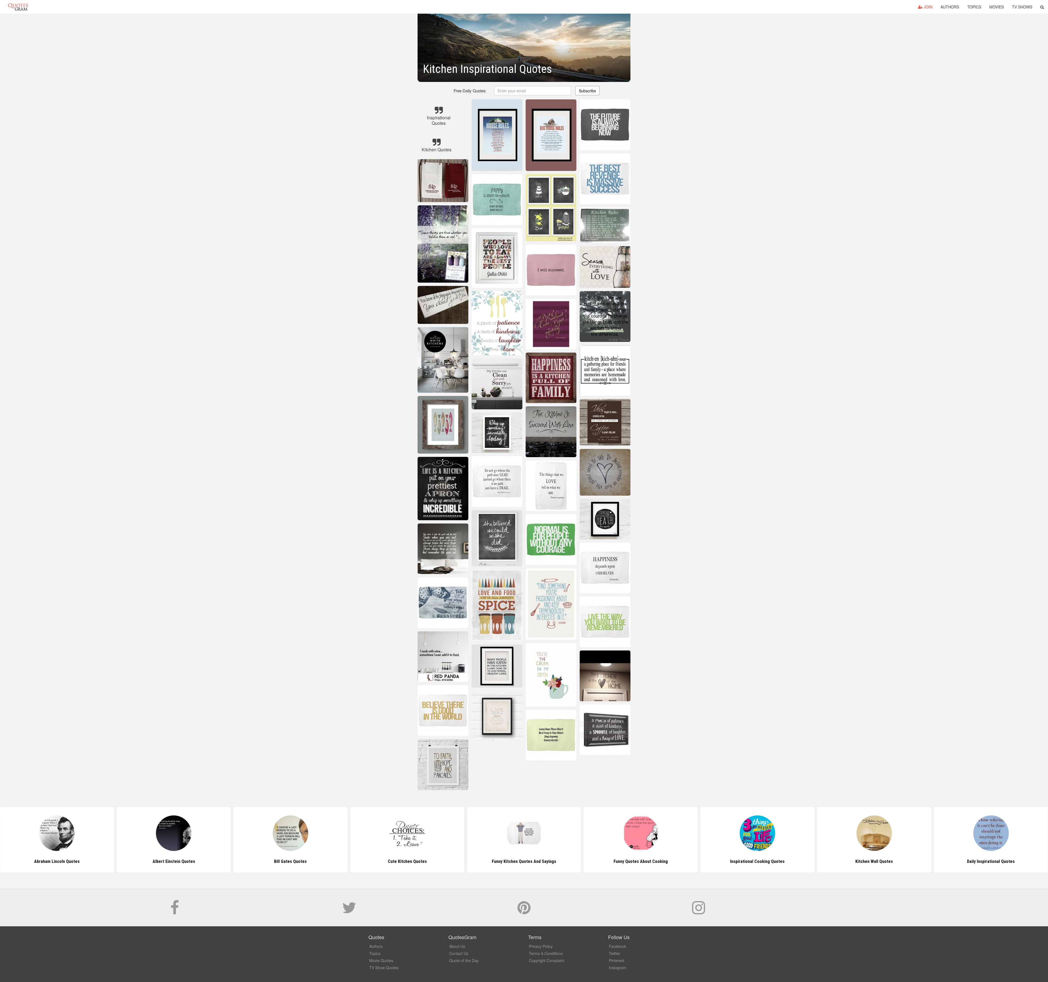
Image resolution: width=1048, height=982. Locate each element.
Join (927, 7)
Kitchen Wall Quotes (757, 861)
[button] (1042, 7)
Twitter (614, 953)
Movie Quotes (381, 960)
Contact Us (458, 953)
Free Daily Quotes (470, 90)
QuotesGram (18, 7)
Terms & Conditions (546, 953)
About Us (457, 946)
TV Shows (1022, 7)
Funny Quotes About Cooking (524, 861)
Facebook (617, 946)
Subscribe (587, 90)
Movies (996, 7)
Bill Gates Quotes (173, 861)
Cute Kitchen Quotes (290, 861)
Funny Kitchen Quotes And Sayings (407, 861)
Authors (949, 7)
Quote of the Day (464, 960)
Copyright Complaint (546, 960)
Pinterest (616, 960)
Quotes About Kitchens (991, 861)
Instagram (617, 967)
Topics (974, 7)
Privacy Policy (541, 946)
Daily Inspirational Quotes (874, 861)
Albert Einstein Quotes (57, 861)
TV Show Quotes (383, 967)
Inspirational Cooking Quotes (641, 861)
